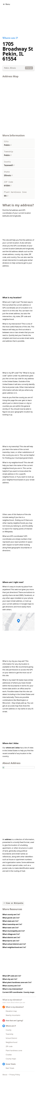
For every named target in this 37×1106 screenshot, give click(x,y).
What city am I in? (9, 979)
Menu (8, 4)
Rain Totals (10, 1068)
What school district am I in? (14, 944)
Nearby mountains (13, 1015)
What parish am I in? (11, 918)
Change (29, 68)
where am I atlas (13, 748)
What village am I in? (11, 934)
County (8, 1030)
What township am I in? (12, 924)
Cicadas (9, 1054)
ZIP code (9, 1046)
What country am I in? (11, 986)
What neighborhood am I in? (14, 947)
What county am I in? (11, 914)
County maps (28, 992)
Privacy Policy (14, 1074)
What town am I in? (10, 927)
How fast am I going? (14, 1020)
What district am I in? (11, 937)
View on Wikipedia (14, 903)
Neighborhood (11, 1042)
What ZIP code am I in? (11, 976)
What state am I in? (10, 921)
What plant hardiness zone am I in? (17, 982)
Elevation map (11, 1011)
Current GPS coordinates (12, 992)
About (4, 1074)
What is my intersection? (12, 989)
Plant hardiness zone (14, 1050)
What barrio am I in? (10, 941)
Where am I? (11, 1026)
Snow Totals (11, 1064)
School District (11, 1038)
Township (9, 1034)
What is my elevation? (15, 1007)
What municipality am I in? (13, 931)
